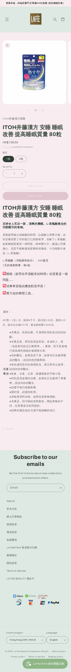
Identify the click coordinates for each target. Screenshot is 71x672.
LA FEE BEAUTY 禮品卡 (20, 578)
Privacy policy (18, 657)
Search (11, 501)
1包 (8, 159)
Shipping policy (55, 657)
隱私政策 (12, 563)
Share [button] (9, 429)
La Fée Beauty (21, 651)
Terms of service (36, 657)
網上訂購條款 (14, 516)
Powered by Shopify (39, 651)
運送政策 (12, 532)
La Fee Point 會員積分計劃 (22, 547)
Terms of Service (16, 571)
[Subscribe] (60, 488)
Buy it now (35, 196)
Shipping (7, 147)
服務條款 (12, 555)
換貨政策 (12, 524)
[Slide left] (28, 110)
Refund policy (59, 651)
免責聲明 (12, 540)
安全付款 (12, 509)
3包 (21, 159)
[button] (7, 19)
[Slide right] (43, 110)
